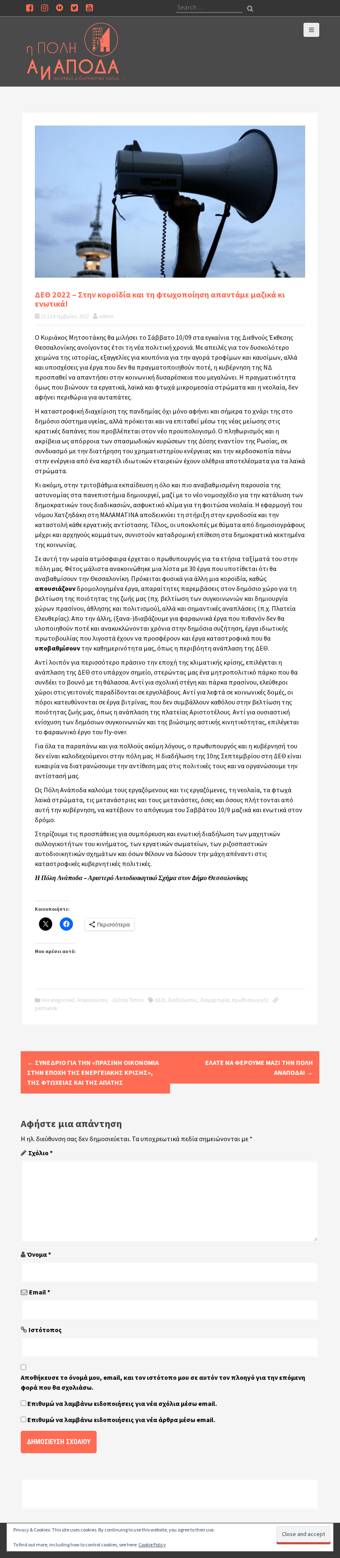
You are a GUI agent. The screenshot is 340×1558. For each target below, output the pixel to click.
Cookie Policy (152, 1544)
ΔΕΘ (160, 1000)
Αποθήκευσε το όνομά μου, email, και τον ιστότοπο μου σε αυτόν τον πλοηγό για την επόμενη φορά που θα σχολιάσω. (163, 1382)
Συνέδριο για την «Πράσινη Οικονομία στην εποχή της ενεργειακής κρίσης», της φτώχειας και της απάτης (93, 1072)
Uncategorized (57, 1000)
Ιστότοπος (45, 1330)
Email (39, 1292)
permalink (46, 1008)
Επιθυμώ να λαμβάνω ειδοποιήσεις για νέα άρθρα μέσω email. (121, 1419)
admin (106, 316)
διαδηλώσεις (182, 1000)
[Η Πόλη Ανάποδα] (75, 50)
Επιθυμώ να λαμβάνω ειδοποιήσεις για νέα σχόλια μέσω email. (122, 1403)
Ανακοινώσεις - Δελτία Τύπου (110, 1000)
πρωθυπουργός (250, 1000)
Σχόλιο (40, 1153)
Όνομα (39, 1254)
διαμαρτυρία (214, 1000)
